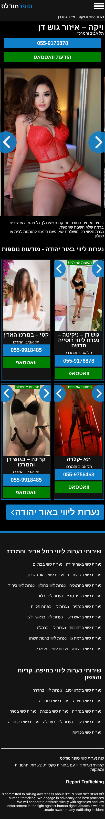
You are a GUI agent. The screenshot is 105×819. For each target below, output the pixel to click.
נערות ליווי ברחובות (85, 628)
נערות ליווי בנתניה (87, 606)
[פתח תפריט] (99, 6)
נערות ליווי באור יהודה (57, 512)
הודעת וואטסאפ (53, 57)
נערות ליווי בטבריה (54, 701)
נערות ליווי (96, 17)
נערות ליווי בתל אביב (51, 649)
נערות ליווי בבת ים (47, 564)
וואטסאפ (78, 373)
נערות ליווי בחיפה (87, 701)
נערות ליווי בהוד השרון (46, 575)
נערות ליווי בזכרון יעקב (83, 690)
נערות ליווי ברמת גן (85, 638)
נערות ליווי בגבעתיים (84, 575)
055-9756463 (78, 474)
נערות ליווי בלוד (50, 596)
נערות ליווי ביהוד (21, 585)
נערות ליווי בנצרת (54, 711)
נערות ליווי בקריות (87, 732)
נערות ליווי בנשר (23, 711)
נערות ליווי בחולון (52, 585)
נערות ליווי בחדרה (47, 690)
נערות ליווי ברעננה (86, 649)
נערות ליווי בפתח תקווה (50, 606)
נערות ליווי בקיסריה (23, 722)
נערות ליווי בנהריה (86, 711)
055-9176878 (52, 43)
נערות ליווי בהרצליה (85, 585)
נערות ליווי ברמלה (51, 628)
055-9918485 (26, 350)
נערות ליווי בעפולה (58, 722)
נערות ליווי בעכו (88, 722)
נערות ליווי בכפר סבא (83, 596)
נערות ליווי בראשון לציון (44, 617)
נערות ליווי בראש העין (83, 617)
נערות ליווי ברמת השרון (48, 638)
